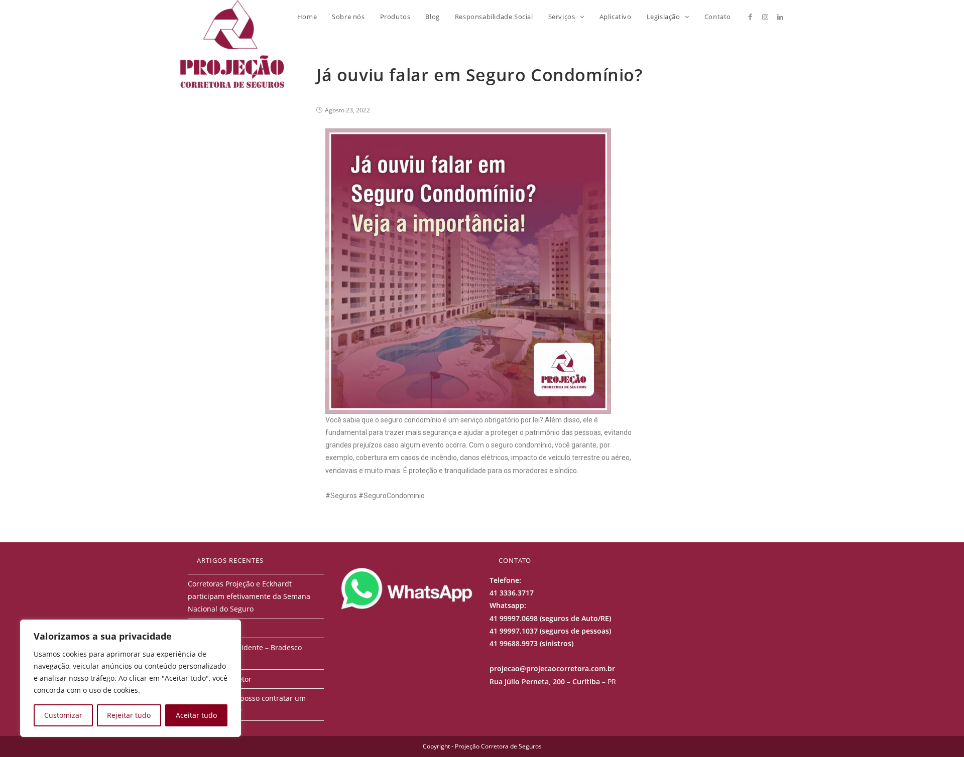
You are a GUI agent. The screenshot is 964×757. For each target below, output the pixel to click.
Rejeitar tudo (129, 715)
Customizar (63, 715)
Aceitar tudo (196, 715)
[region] (130, 678)
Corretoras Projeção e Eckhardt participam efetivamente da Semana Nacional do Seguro (249, 596)
